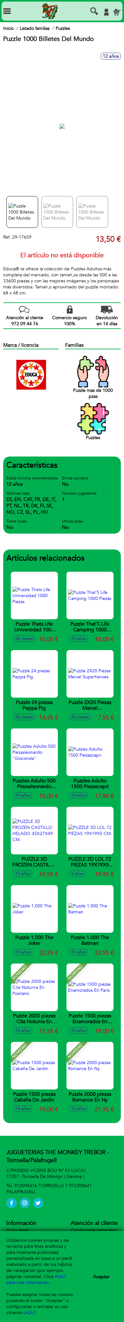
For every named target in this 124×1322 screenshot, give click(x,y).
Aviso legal (17, 1230)
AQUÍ (30, 1313)
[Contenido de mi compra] (117, 12)
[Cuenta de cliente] (106, 12)
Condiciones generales (93, 1230)
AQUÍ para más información (36, 1279)
